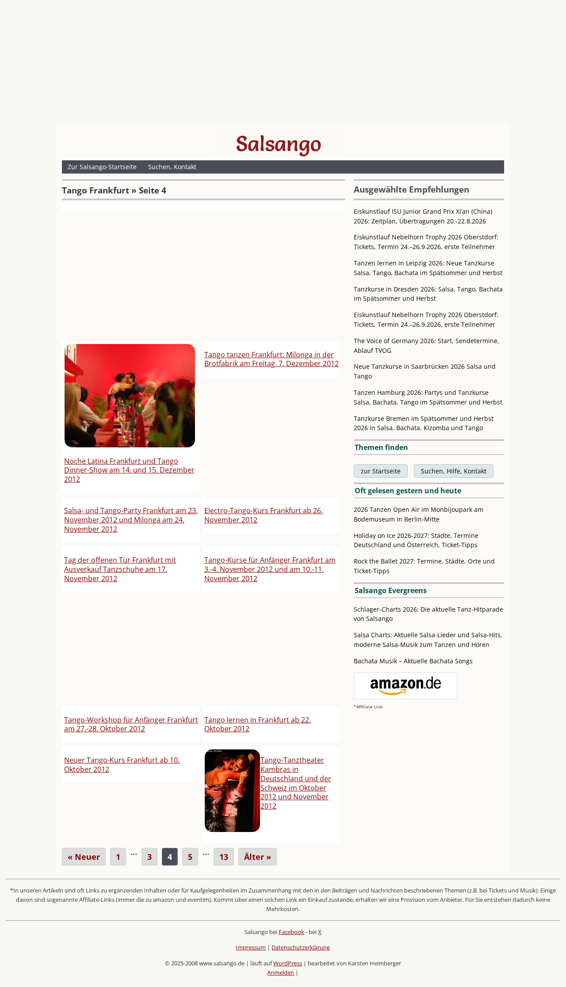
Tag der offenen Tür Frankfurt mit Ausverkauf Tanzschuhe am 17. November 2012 (120, 569)
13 (223, 856)
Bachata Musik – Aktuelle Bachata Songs (413, 661)
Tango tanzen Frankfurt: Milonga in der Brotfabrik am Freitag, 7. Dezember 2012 (271, 359)
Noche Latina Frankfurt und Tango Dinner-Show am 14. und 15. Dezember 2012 (129, 470)
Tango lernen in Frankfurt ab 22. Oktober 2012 (257, 724)
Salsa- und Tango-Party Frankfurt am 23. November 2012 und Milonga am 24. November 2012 (131, 520)
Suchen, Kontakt (172, 167)
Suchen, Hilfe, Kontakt (453, 471)
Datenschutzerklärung (301, 947)
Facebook (291, 932)
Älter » (257, 856)
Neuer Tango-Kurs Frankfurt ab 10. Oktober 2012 (122, 764)
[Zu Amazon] (405, 696)
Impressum (251, 947)
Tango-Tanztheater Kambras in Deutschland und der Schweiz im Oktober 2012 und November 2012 (295, 783)
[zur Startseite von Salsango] (279, 143)
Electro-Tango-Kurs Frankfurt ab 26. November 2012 (263, 515)
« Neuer (84, 856)
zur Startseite (381, 471)
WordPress (287, 963)
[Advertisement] (283, 64)
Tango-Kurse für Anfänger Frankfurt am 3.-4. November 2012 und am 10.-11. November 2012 (270, 569)
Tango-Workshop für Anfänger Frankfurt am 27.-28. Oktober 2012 (131, 724)
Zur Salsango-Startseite (102, 167)
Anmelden (280, 972)
